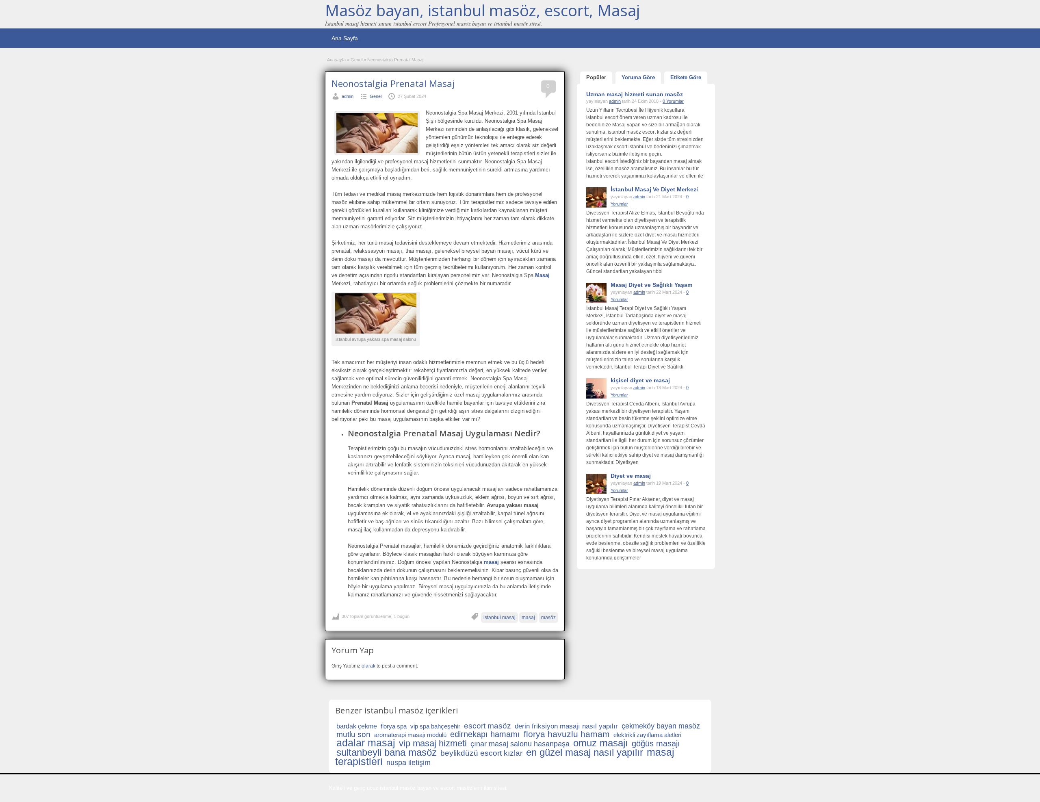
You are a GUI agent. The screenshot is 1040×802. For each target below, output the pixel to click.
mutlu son (353, 734)
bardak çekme (356, 726)
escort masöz (487, 726)
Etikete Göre (685, 77)
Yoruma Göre (638, 77)
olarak (368, 666)
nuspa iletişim (408, 763)
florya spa (394, 726)
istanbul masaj (499, 617)
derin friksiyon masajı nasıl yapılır (566, 726)
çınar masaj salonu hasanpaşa (520, 744)
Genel (356, 59)
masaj (528, 617)
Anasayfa (336, 59)
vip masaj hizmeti (433, 743)
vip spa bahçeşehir (435, 726)
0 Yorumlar (673, 101)
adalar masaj (365, 742)
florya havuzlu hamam (567, 734)
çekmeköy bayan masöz (661, 726)
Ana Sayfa (345, 38)
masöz (548, 617)
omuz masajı (600, 742)
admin (347, 96)
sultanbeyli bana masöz (386, 752)
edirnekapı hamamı (485, 734)
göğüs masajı (656, 743)
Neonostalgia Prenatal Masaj (393, 83)
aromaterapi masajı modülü (410, 734)
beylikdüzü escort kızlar (481, 753)
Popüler (596, 77)
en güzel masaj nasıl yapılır (584, 752)
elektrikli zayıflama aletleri (647, 734)
